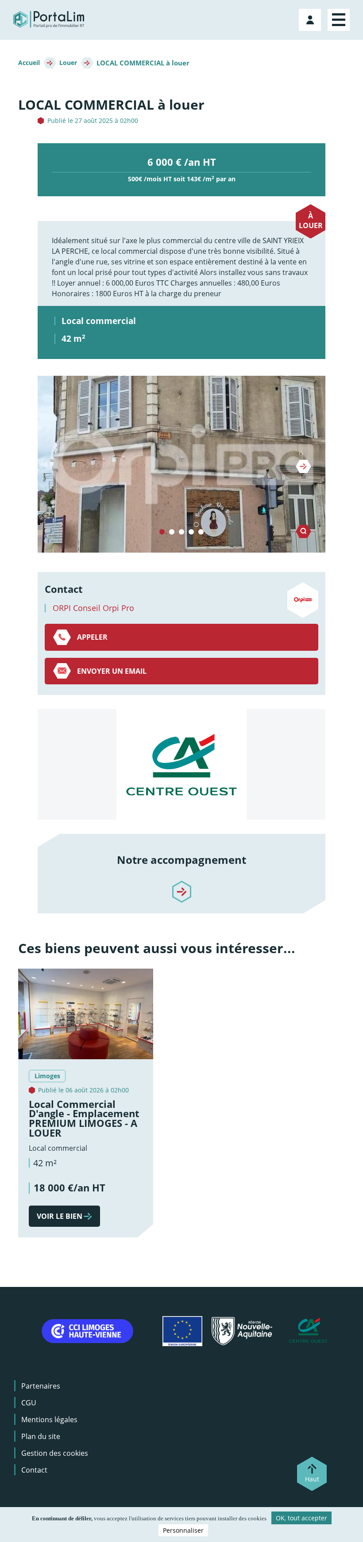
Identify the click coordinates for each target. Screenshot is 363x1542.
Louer (68, 63)
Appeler (92, 637)
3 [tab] (181, 532)
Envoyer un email (112, 671)
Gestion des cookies (54, 1453)
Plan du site (40, 1436)
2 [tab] (171, 532)
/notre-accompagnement (181, 884)
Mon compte (311, 18)
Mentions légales (49, 1419)
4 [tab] (191, 532)
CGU (28, 1403)
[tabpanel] (181, 464)
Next (303, 466)
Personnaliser (183, 1530)
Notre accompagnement (181, 859)
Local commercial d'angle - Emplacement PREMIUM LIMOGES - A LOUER (84, 1118)
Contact (34, 1470)
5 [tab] (201, 532)
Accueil (29, 63)
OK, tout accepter (301, 1518)
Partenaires (40, 1386)
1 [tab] (162, 532)
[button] (181, 464)
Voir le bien (59, 1216)
